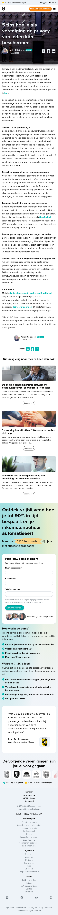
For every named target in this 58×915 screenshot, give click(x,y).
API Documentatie (29, 885)
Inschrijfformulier (29, 845)
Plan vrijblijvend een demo (40, 8)
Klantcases (29, 862)
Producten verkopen (29, 837)
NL (53, 2)
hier (6, 93)
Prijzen (29, 883)
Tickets (29, 834)
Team (29, 865)
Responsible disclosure (29, 871)
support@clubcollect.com (29, 809)
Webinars (29, 891)
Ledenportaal (29, 831)
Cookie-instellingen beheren (29, 910)
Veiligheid (29, 868)
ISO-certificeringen (22, 307)
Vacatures (29, 857)
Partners (29, 860)
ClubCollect (45, 217)
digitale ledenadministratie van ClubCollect (30, 293)
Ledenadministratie (29, 828)
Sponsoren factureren (29, 842)
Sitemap (48, 907)
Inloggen (43, 2)
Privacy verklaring (35, 907)
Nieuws (28, 50)
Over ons (29, 854)
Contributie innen (29, 822)
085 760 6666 (29, 806)
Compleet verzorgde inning (29, 825)
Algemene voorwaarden (15, 907)
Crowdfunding (29, 839)
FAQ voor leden (29, 880)
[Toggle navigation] (54, 9)
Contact (29, 888)
